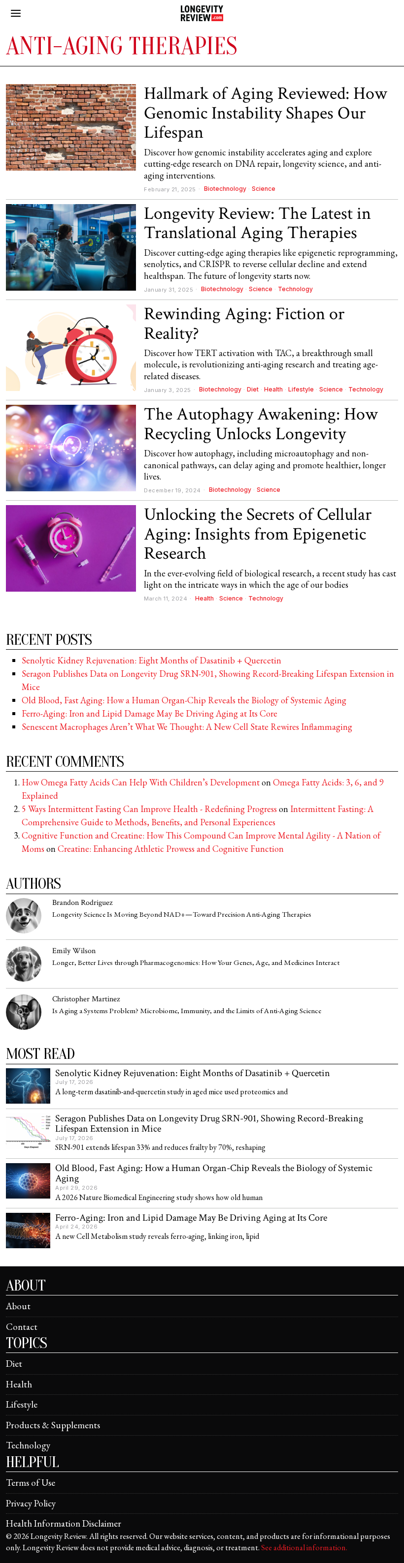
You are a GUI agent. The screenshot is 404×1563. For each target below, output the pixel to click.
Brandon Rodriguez (82, 903)
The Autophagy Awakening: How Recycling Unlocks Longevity (261, 424)
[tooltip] (23, 915)
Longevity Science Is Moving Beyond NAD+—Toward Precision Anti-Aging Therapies (181, 914)
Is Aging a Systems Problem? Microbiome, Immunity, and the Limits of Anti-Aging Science (186, 1011)
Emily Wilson (74, 951)
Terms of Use (30, 1482)
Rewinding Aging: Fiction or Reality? (244, 323)
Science (263, 188)
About (18, 1306)
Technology (295, 289)
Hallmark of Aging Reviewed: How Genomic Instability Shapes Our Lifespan (265, 113)
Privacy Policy (31, 1503)
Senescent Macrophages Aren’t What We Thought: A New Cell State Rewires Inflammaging (187, 726)
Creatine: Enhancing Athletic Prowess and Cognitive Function (171, 848)
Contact (21, 1327)
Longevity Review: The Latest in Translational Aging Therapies (257, 223)
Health (273, 389)
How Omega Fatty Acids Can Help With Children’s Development (141, 782)
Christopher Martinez (86, 999)
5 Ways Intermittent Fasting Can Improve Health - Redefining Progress (149, 808)
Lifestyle (301, 389)
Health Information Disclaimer (63, 1523)
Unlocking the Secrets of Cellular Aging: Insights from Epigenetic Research (257, 534)
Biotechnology (225, 188)
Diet (253, 389)
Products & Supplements (53, 1425)
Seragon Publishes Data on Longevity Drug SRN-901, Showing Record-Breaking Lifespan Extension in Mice (209, 1124)
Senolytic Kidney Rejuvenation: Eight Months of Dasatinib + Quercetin (151, 660)
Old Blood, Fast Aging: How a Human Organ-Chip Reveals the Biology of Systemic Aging (184, 700)
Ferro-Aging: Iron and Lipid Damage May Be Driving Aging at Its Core (149, 713)
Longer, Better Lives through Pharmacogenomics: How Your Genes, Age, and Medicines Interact (195, 962)
